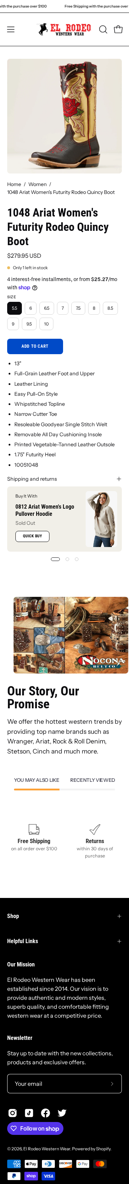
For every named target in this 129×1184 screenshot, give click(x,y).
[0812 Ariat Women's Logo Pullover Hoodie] (101, 519)
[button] (102, 29)
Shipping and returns (32, 479)
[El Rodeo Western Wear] (64, 29)
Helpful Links (22, 941)
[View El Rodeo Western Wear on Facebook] (45, 1113)
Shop (13, 916)
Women (37, 184)
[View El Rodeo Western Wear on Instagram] (12, 1113)
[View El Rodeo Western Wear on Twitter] (62, 1113)
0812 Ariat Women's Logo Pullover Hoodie (44, 510)
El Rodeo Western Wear (46, 1148)
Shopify (103, 1148)
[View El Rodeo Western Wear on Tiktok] (29, 1113)
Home (14, 184)
